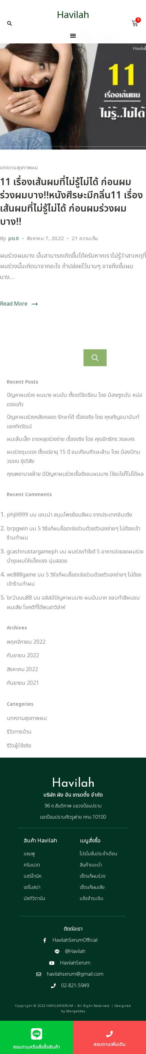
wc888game (21, 575)
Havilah (73, 15)
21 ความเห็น (85, 238)
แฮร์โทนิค (32, 876)
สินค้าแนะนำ (91, 864)
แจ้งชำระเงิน (91, 898)
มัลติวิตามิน (34, 898)
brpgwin (17, 529)
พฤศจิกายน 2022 (26, 642)
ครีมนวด (32, 864)
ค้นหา (95, 357)
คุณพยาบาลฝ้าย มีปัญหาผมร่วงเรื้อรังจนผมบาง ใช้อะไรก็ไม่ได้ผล (75, 474)
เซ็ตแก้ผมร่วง (93, 876)
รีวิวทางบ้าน (19, 732)
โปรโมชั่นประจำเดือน (98, 853)
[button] (9, 23)
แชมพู (29, 853)
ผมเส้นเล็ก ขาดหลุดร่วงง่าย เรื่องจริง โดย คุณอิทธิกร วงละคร (71, 439)
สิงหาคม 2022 (22, 669)
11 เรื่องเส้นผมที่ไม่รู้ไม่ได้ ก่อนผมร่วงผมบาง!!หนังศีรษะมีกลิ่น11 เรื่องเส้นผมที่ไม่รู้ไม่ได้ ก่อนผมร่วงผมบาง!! (71, 202)
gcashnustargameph (32, 552)
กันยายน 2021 (23, 683)
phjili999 (17, 515)
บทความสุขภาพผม (19, 168)
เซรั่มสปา (32, 887)
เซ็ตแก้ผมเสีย (92, 887)
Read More (14, 304)
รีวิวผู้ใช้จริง (19, 746)
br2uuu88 (19, 598)
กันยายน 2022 (23, 655)
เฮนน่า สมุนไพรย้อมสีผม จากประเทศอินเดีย (85, 515)
